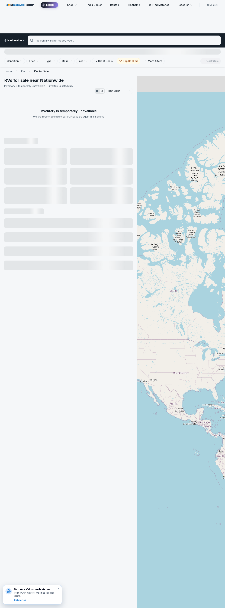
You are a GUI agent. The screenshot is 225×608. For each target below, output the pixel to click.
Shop (70, 4)
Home (9, 71)
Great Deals (105, 60)
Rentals (115, 4)
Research (183, 4)
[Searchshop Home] (20, 5)
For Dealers (212, 5)
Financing (134, 4)
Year (81, 60)
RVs (23, 71)
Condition (13, 60)
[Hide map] (102, 91)
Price (32, 60)
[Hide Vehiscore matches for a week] (58, 589)
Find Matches (160, 4)
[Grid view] (97, 91)
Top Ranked (130, 60)
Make (65, 60)
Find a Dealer (93, 4)
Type (48, 60)
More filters (155, 60)
